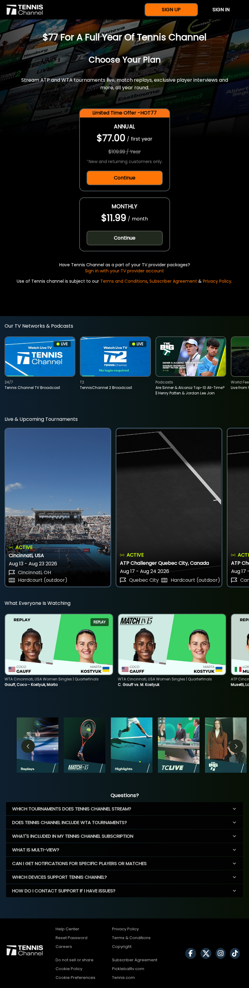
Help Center (67, 929)
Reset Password (71, 938)
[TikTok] (236, 953)
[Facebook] (192, 953)
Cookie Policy (69, 969)
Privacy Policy (217, 281)
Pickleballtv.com (128, 969)
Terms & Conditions (131, 938)
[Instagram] (222, 953)
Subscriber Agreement (173, 281)
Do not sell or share (75, 960)
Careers (64, 946)
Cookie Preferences (75, 977)
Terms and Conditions (123, 281)
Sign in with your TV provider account (124, 271)
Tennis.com (123, 977)
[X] (207, 953)
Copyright (121, 946)
